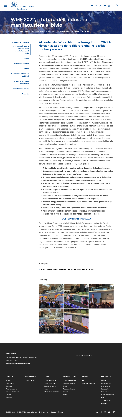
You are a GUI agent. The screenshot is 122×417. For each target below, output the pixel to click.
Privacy (60, 412)
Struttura (9, 386)
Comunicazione (23, 31)
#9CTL (84, 380)
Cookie (53, 412)
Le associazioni (30, 380)
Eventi (65, 386)
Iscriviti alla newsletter (83, 356)
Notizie (103, 380)
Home (13, 31)
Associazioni (30, 377)
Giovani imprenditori (12, 392)
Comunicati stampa (69, 380)
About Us (9, 397)
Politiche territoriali (50, 383)
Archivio (65, 395)
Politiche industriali (50, 380)
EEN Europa (106, 377)
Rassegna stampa (69, 383)
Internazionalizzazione (51, 392)
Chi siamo (10, 377)
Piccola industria (11, 389)
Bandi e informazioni (89, 383)
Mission (8, 380)
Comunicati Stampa (38, 31)
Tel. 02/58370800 (11, 360)
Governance (10, 383)
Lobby (46, 377)
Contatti (8, 395)
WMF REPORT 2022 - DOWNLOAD (76, 219)
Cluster (85, 377)
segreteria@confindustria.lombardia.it (18, 363)
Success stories (106, 400)
